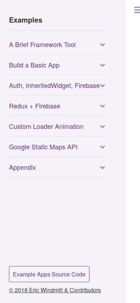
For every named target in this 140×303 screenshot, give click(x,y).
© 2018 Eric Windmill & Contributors (55, 290)
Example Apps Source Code (49, 274)
